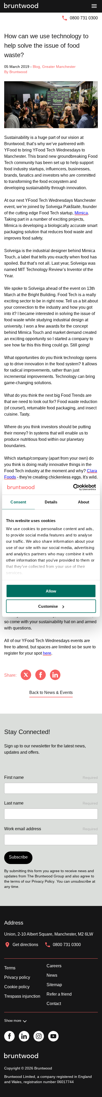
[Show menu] (94, 6)
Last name (51, 803)
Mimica (81, 213)
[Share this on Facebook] (40, 675)
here (47, 653)
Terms (9, 968)
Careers (54, 966)
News (52, 975)
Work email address (51, 829)
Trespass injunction (22, 996)
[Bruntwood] (21, 6)
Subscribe (18, 857)
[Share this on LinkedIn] (55, 675)
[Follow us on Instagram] (38, 1036)
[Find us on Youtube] (53, 1036)
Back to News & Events (51, 692)
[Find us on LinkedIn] (24, 1036)
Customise (48, 606)
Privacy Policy (43, 881)
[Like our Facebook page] (9, 1036)
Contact (54, 1003)
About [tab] (83, 501)
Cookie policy (17, 987)
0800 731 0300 (84, 18)
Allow (51, 591)
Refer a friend (59, 994)
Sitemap (54, 984)
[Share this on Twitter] (26, 675)
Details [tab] (51, 501)
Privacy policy (17, 977)
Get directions (25, 944)
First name (51, 777)
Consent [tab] (18, 501)
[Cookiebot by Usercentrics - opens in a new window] (73, 487)
